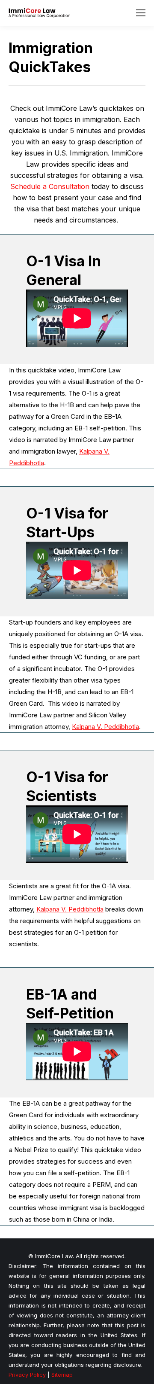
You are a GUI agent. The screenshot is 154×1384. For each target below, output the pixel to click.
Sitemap (62, 1374)
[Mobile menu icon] (140, 13)
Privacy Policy (27, 1374)
